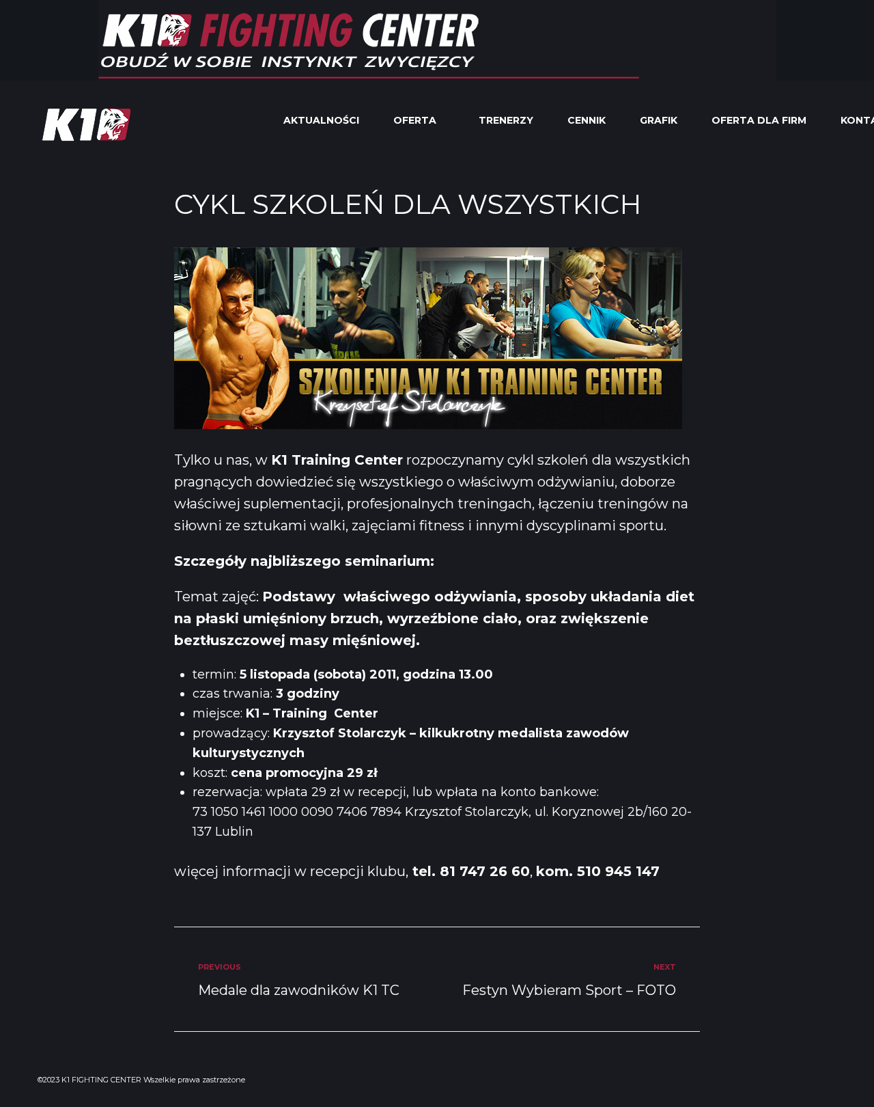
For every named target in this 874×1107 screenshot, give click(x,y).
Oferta (414, 120)
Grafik (658, 120)
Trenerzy (506, 120)
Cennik (586, 120)
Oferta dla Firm (758, 120)
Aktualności (321, 120)
